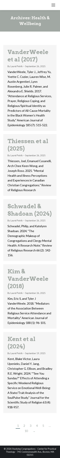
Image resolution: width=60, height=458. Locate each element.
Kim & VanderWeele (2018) (28, 279)
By (15, 66)
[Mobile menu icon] (53, 5)
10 (26, 431)
